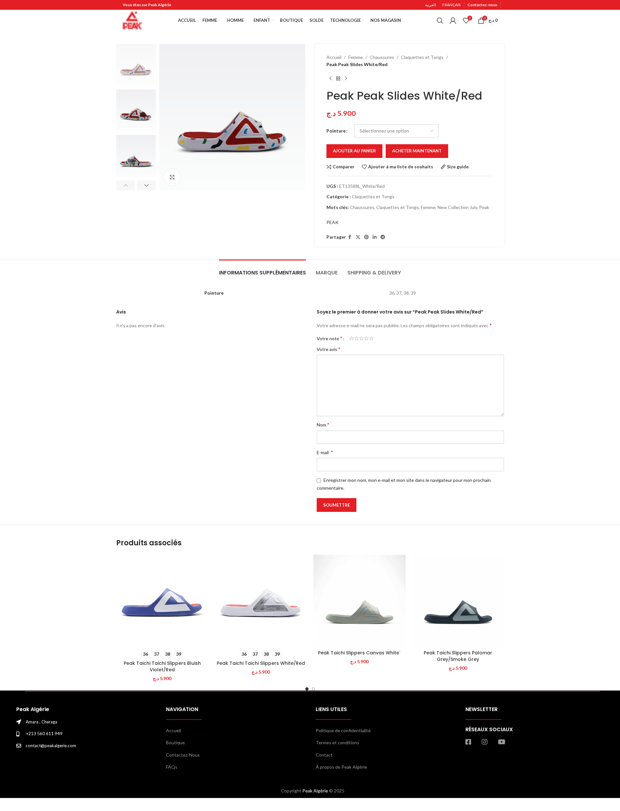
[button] (125, 185)
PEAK (332, 222)
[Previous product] (330, 79)
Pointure (336, 130)
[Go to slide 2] (313, 689)
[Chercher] (440, 20)
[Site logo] (133, 19)
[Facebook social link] (350, 237)
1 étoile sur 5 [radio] (351, 338)
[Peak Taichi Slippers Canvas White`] (359, 601)
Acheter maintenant (417, 150)
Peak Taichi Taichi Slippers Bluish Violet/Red (162, 666)
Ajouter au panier (354, 150)
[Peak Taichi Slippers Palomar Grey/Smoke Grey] (458, 601)
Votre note (329, 338)
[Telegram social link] (383, 237)
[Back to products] (338, 79)
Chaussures (382, 57)
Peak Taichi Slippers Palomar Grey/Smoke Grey (458, 656)
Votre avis (328, 349)
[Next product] (346, 79)
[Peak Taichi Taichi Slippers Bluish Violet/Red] (162, 601)
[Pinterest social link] (366, 237)
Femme (355, 57)
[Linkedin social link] (375, 237)
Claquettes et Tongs (422, 57)
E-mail (325, 452)
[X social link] (358, 237)
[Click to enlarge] (172, 177)
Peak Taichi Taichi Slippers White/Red (261, 663)
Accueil (333, 57)
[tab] (262, 269)
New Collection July (457, 207)
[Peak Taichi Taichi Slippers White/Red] (261, 601)
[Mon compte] (453, 20)
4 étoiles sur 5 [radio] (366, 338)
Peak (484, 207)
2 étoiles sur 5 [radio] (356, 338)
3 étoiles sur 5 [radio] (361, 338)
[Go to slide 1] (307, 689)
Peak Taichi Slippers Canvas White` (359, 653)
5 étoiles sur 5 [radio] (371, 338)
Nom (323, 424)
